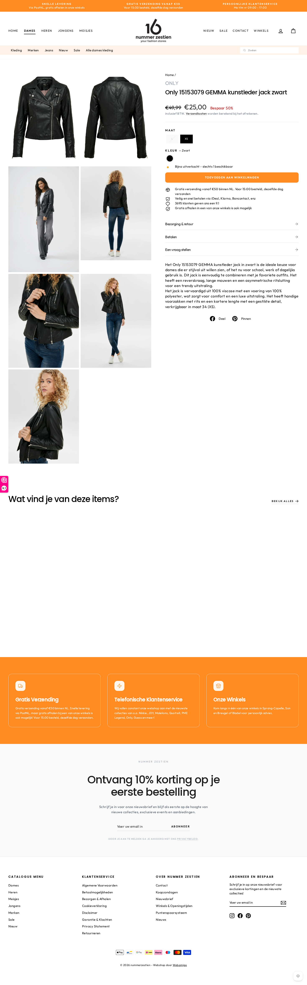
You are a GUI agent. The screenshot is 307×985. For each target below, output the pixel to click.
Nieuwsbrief (164, 899)
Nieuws (161, 920)
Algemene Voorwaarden (99, 885)
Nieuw (208, 31)
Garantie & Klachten (97, 920)
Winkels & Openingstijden (174, 906)
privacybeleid (187, 838)
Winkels (261, 31)
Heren (46, 31)
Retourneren (91, 933)
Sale (223, 31)
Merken (33, 50)
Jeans (49, 50)
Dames (30, 31)
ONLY (172, 83)
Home (13, 31)
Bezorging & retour (179, 224)
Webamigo (180, 965)
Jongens (66, 31)
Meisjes (86, 31)
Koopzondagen (167, 892)
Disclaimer (90, 913)
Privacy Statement (96, 926)
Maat (170, 130)
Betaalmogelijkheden (97, 892)
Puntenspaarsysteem (171, 913)
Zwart (170, 158)
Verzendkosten (196, 113)
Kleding (16, 50)
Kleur (177, 150)
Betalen (171, 237)
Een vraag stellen (178, 249)
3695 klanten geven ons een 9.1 (197, 203)
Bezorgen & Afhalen (96, 899)
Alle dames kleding (99, 50)
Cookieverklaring (94, 906)
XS (186, 138)
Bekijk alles (283, 501)
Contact (241, 31)
